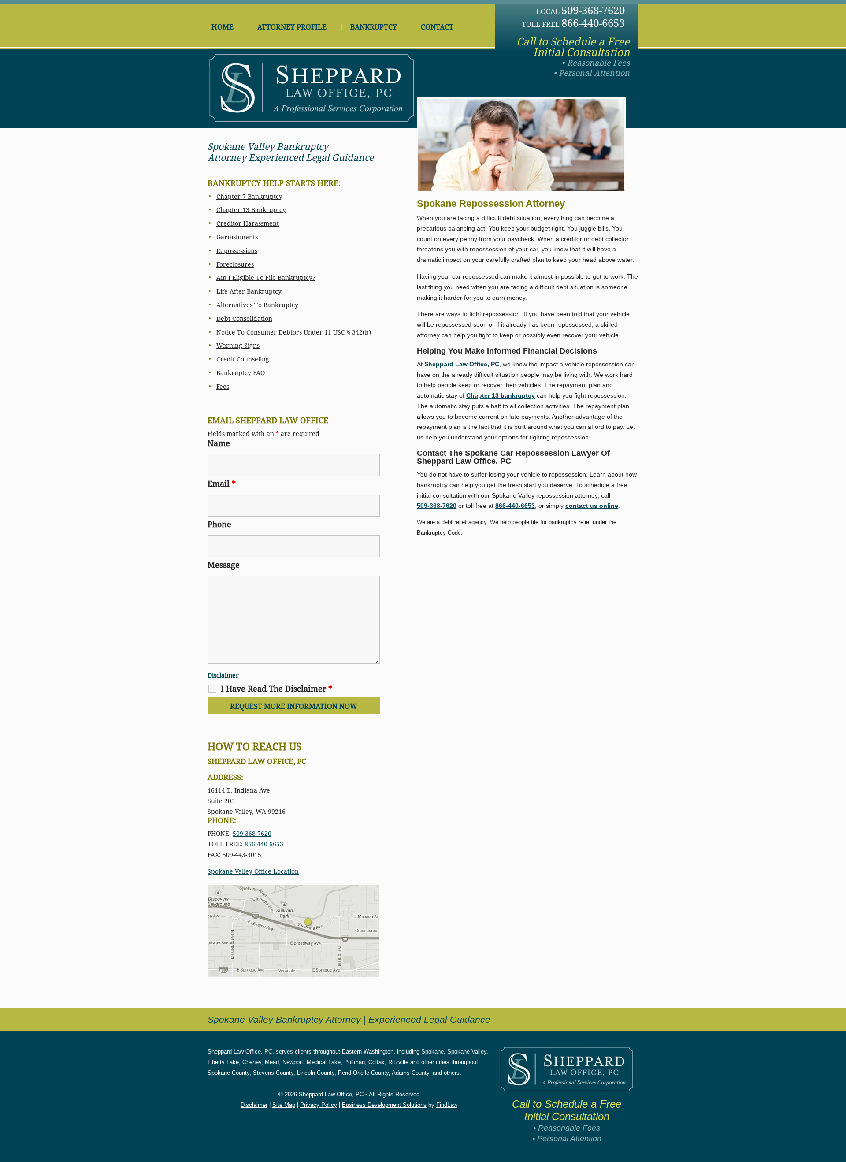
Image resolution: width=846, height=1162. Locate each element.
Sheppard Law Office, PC (331, 1094)
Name (219, 443)
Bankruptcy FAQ (240, 372)
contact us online (591, 505)
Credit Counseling (242, 359)
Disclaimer (223, 675)
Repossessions (236, 250)
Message (224, 565)
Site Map (283, 1105)
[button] (837, 1098)
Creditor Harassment (247, 223)
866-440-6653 (593, 23)
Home (223, 27)
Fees (222, 386)
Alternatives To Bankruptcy (257, 305)
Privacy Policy (318, 1105)
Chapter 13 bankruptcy (500, 395)
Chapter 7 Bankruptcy (249, 196)
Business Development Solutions (384, 1105)
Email (222, 483)
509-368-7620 (593, 10)
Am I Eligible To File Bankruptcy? (265, 277)
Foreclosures (235, 264)
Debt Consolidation (244, 318)
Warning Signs (238, 345)
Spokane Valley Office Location (253, 871)
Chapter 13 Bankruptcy (251, 209)
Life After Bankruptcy (249, 291)
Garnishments (237, 237)
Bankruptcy (373, 27)
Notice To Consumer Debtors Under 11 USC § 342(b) (293, 332)
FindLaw (446, 1105)
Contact (437, 27)
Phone (219, 524)
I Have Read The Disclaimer (276, 689)
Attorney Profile (292, 27)
